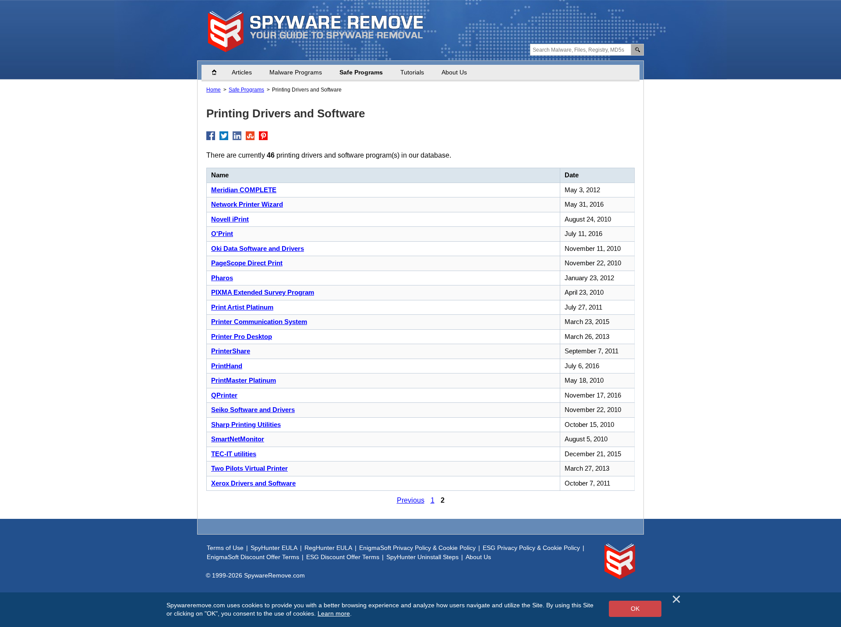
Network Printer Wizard (247, 204)
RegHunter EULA (328, 547)
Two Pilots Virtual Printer (249, 468)
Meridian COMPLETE (243, 190)
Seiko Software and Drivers (253, 409)
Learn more (334, 613)
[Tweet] (223, 135)
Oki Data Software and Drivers (257, 248)
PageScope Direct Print (247, 263)
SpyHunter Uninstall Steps (422, 556)
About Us (454, 72)
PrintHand (226, 366)
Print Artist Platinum (242, 307)
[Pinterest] (263, 135)
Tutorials (412, 72)
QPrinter (224, 395)
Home (218, 72)
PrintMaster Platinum (243, 380)
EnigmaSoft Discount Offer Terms (253, 556)
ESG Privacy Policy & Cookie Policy (531, 547)
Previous (410, 500)
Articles (242, 72)
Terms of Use (225, 547)
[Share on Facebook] (210, 135)
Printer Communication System (259, 321)
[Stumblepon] (250, 135)
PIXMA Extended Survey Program (262, 292)
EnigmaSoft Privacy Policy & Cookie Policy (417, 547)
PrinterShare (230, 351)
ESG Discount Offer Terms (342, 556)
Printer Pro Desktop (241, 336)
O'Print (222, 233)
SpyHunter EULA (274, 547)
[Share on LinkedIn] (237, 135)
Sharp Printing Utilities (246, 424)
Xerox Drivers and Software (253, 483)
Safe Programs (361, 72)
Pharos (222, 278)
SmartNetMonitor (237, 439)
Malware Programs (295, 72)
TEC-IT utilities (233, 454)
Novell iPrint (230, 219)
